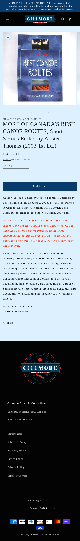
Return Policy (15, 458)
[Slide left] (32, 112)
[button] (7, 19)
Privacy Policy (15, 467)
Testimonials (14, 433)
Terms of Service (17, 475)
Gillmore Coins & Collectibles (44, 535)
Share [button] (10, 322)
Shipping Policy (16, 450)
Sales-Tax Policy (17, 442)
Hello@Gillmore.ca (19, 419)
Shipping (7, 159)
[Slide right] (48, 112)
